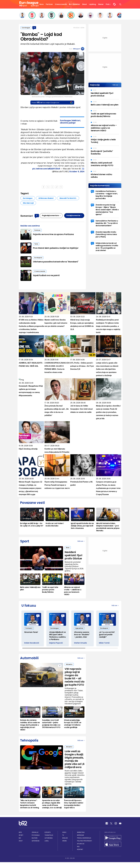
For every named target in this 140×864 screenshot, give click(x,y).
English (65, 838)
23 (29, 272)
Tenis (36, 244)
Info (20, 832)
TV (63, 835)
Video (64, 832)
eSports (48, 832)
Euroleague (26, 28)
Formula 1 (28, 628)
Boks (67, 548)
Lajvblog (92, 4)
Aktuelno (69, 664)
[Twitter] (111, 823)
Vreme (64, 841)
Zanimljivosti (27, 715)
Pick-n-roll (110, 4)
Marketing (81, 832)
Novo (41, 4)
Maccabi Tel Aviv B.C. (68, 198)
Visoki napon (49, 715)
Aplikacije (80, 844)
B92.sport (76, 49)
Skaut (84, 4)
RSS (78, 846)
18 (29, 231)
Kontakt (80, 849)
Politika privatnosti (84, 841)
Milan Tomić (104, 643)
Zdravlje (35, 832)
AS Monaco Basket (46, 198)
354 (92, 191)
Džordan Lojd (28, 203)
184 (92, 232)
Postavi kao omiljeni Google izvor (45, 103)
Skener (101, 4)
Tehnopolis (49, 835)
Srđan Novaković (31, 643)
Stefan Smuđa (80, 643)
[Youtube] (120, 823)
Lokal (47, 841)
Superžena (35, 841)
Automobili (49, 838)
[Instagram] (116, 823)
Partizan (49, 4)
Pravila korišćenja (84, 838)
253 (92, 205)
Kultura (35, 838)
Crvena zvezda (61, 4)
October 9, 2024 (76, 171)
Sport (21, 835)
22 (40, 510)
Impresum (80, 835)
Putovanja (36, 835)
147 (92, 243)
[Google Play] (112, 838)
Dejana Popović (56, 643)
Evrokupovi (38, 258)
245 (92, 221)
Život (21, 841)
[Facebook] (107, 823)
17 (63, 616)
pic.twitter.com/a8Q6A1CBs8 (46, 168)
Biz (20, 838)
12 (87, 616)
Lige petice (27, 582)
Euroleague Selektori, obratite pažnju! (70, 121)
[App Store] (112, 844)
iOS (46, 796)
